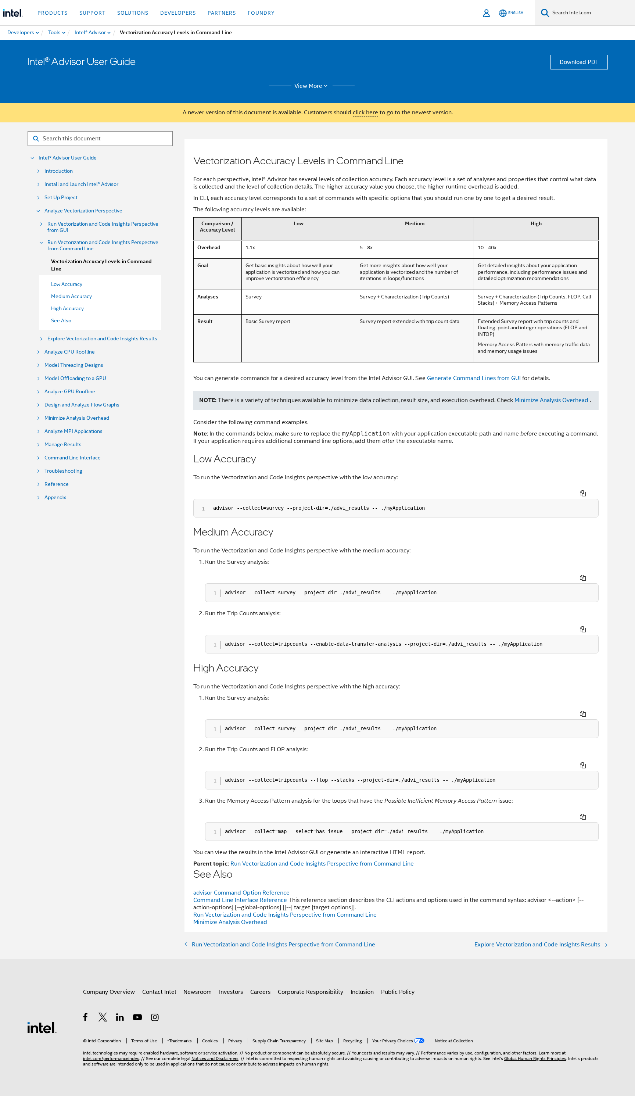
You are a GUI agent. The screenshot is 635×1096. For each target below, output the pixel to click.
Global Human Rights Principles (535, 1058)
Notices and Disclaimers (214, 1058)
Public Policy (398, 992)
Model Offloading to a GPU (75, 378)
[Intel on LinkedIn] (120, 1018)
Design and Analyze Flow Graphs (81, 405)
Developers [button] (178, 13)
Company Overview (109, 992)
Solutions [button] (132, 13)
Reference (56, 484)
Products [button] (52, 13)
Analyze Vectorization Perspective (83, 211)
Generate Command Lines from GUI (474, 378)
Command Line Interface (72, 458)
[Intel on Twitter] (103, 1018)
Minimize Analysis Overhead (76, 418)
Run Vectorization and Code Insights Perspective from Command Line (102, 245)
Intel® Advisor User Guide (68, 158)
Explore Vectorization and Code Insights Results (102, 339)
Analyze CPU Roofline (69, 352)
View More (308, 86)
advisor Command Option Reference (241, 892)
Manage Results (63, 444)
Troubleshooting (63, 471)
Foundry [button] (261, 13)
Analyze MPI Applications (73, 431)
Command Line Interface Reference (240, 900)
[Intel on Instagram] (155, 1018)
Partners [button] (222, 13)
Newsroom (197, 992)
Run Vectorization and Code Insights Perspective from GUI (102, 227)
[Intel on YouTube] (138, 1018)
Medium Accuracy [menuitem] (71, 296)
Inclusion (362, 992)
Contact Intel (159, 992)
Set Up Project (61, 197)
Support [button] (92, 13)
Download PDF (579, 62)
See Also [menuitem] (61, 320)
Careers (260, 992)
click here (365, 112)
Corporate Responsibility (310, 992)
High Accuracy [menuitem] (67, 308)
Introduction (58, 171)
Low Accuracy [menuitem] (66, 284)
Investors (231, 992)
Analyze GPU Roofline (69, 391)
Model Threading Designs (73, 365)
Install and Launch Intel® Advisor (81, 184)
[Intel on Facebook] (86, 1018)
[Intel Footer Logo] (42, 1027)
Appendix (55, 497)
